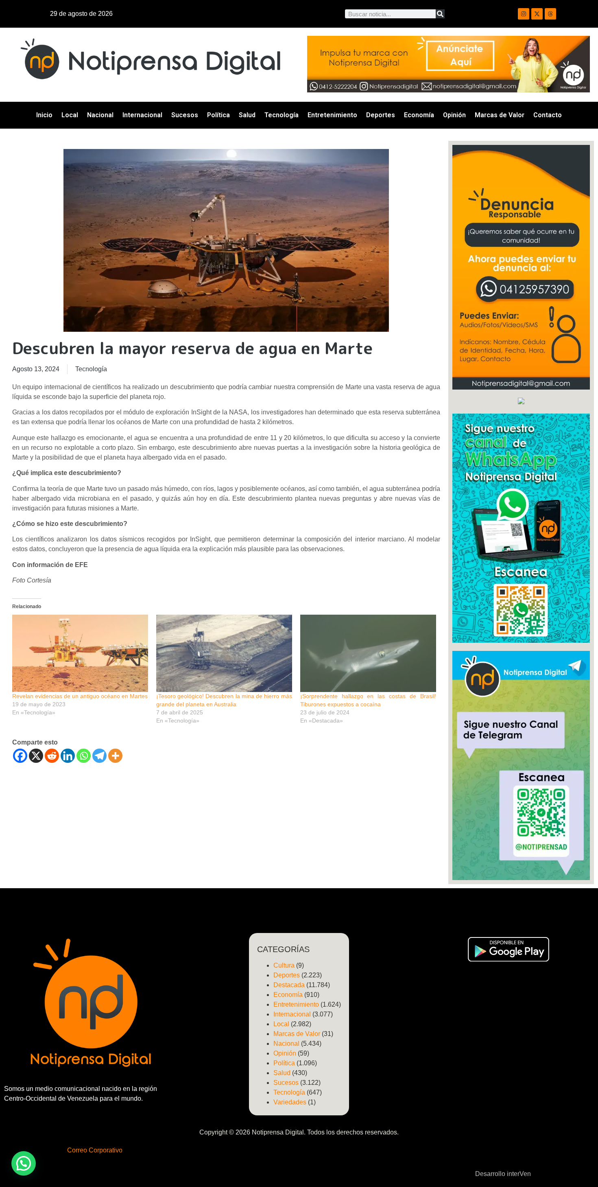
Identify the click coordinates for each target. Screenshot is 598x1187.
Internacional (142, 115)
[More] (115, 756)
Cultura (284, 965)
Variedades (289, 1102)
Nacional (100, 115)
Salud (247, 115)
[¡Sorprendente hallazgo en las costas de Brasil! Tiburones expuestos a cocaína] (368, 653)
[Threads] (550, 14)
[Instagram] (523, 14)
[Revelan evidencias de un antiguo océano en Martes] (80, 653)
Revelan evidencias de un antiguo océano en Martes (80, 696)
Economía (419, 115)
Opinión (454, 115)
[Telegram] (99, 756)
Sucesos (184, 115)
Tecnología (281, 115)
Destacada (289, 984)
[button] (23, 1163)
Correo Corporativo (94, 1150)
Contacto (547, 115)
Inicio (44, 115)
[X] (36, 756)
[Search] (440, 13)
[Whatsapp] (83, 756)
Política (218, 115)
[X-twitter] (537, 14)
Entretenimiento (332, 115)
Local (69, 115)
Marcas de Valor (499, 115)
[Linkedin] (68, 756)
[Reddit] (52, 756)
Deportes (380, 115)
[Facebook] (20, 756)
